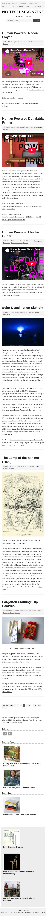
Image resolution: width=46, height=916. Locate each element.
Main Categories (18, 6)
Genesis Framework (25, 912)
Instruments (6, 243)
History (37, 466)
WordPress (36, 912)
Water (8, 314)
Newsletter (33, 3)
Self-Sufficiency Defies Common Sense (19, 788)
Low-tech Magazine (33, 6)
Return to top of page (23, 910)
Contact (15, 3)
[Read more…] (7, 692)
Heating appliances (8, 613)
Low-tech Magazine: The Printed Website (19, 815)
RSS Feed (23, 3)
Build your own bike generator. (12, 98)
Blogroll (6, 6)
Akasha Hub (8, 295)
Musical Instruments (16, 243)
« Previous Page (8, 705)
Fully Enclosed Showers (13, 847)
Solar (4, 314)
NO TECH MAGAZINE (23, 11)
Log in (43, 912)
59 (35, 705)
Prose (15, 912)
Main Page (6, 3)
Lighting (5, 468)
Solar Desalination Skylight (22, 307)
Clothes (38, 610)
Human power (37, 41)
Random (5, 44)
